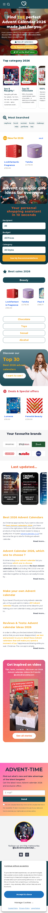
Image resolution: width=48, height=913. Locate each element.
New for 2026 (15, 138)
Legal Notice (35, 908)
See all (41, 138)
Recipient (7, 220)
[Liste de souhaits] (39, 4)
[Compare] (44, 4)
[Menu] (4, 4)
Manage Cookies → (24, 902)
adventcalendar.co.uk (30, 534)
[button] (24, 541)
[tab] (24, 280)
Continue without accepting (16, 866)
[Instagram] (27, 854)
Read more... (39, 541)
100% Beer (27, 89)
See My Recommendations (24, 258)
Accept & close (24, 894)
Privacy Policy (24, 908)
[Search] (8, 4)
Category (7, 244)
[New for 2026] (5, 138)
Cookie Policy (13, 908)
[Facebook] (21, 854)
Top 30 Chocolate (9, 90)
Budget (6, 232)
